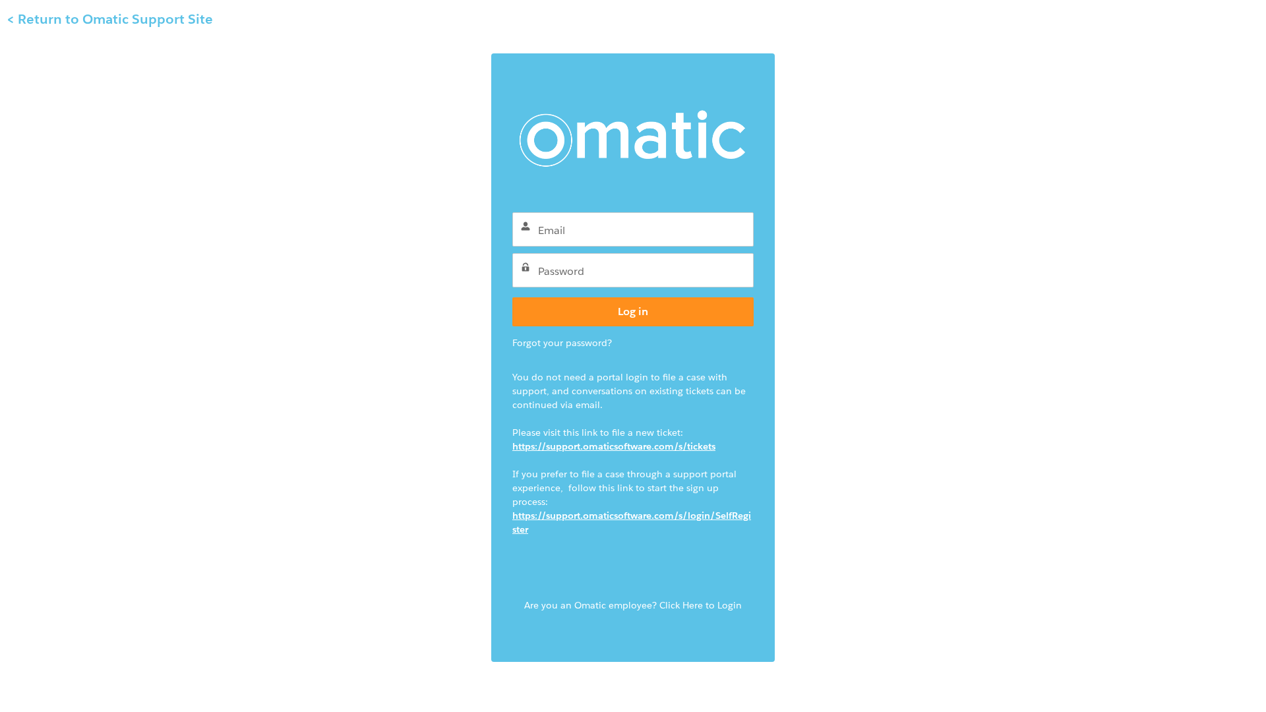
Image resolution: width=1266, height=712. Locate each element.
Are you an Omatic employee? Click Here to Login (633, 605)
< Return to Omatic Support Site (110, 19)
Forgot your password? (562, 343)
